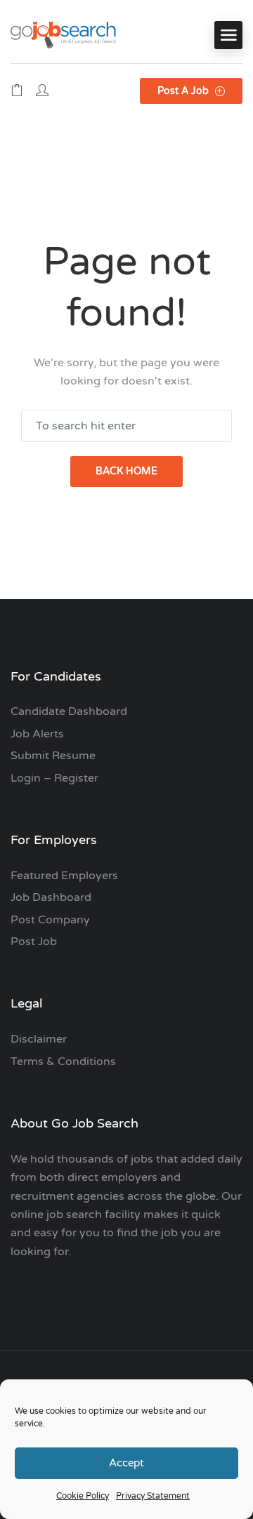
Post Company (50, 920)
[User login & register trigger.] (42, 91)
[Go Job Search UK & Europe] (63, 35)
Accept (126, 1463)
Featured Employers (64, 876)
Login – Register (54, 778)
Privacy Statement (153, 1496)
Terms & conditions (63, 1062)
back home (126, 471)
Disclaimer (39, 1039)
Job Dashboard (51, 897)
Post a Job (184, 91)
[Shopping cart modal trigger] (17, 91)
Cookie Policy (82, 1496)
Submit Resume (53, 756)
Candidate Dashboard (69, 711)
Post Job (34, 942)
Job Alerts (37, 734)
